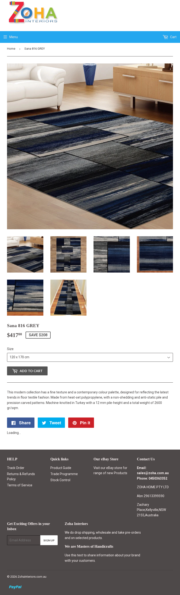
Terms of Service (19, 485)
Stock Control (60, 480)
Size (10, 349)
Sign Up (49, 540)
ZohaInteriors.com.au (32, 576)
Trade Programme (64, 474)
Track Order (15, 468)
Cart (172, 37)
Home (11, 48)
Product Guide (60, 468)
